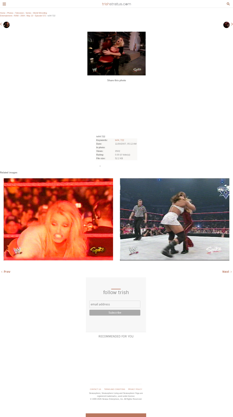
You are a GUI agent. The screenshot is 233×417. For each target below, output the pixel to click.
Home (2, 13)
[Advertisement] (116, 108)
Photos (10, 13)
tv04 (117, 140)
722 (122, 140)
